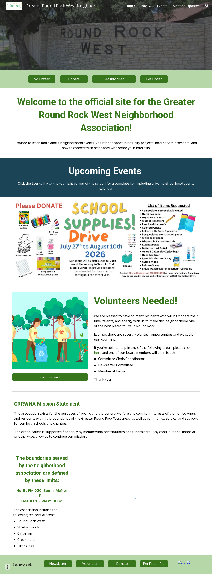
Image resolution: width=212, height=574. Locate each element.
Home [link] (130, 6)
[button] (207, 6)
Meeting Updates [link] (186, 6)
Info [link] (144, 6)
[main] (106, 115)
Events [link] (162, 6)
